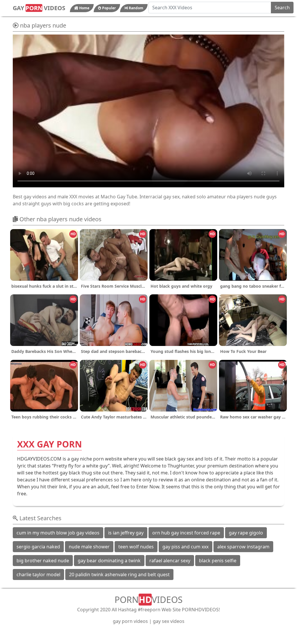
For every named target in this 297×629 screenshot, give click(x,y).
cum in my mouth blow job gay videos (58, 533)
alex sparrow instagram (243, 546)
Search (282, 7)
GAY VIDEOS (39, 8)
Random (135, 8)
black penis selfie (217, 560)
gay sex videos (168, 621)
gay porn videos (130, 621)
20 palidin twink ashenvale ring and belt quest (119, 574)
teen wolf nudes (136, 546)
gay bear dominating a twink (109, 560)
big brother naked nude (43, 560)
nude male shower (89, 546)
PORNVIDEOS (148, 600)
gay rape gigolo (246, 533)
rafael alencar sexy (169, 560)
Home (83, 8)
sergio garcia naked (38, 546)
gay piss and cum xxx (185, 546)
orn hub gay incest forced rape (186, 533)
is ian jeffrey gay (126, 533)
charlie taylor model (38, 574)
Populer (108, 8)
